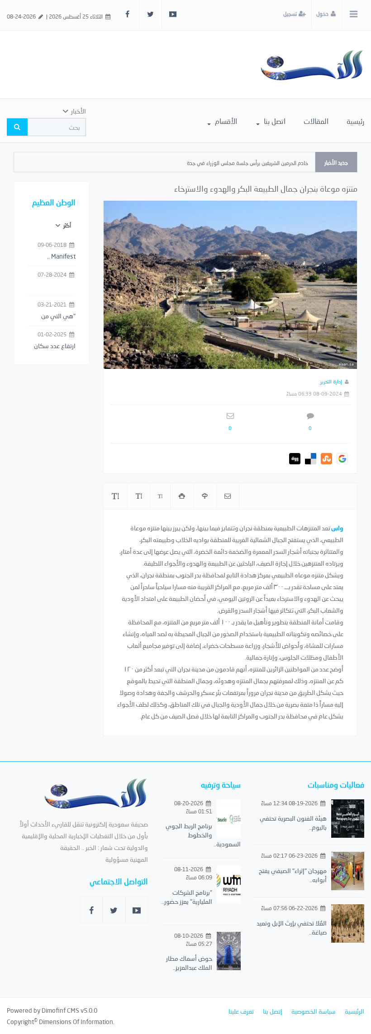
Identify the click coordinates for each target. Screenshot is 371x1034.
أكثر (66, 225)
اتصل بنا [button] (273, 121)
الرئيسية (354, 1011)
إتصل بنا (272, 1011)
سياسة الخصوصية (313, 1011)
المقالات (316, 121)
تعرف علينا (241, 1011)
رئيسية (355, 121)
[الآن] (312, 64)
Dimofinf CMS (60, 1010)
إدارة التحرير (331, 381)
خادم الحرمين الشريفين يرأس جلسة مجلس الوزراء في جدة (247, 163)
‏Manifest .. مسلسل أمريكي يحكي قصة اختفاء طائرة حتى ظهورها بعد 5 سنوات (53, 256)
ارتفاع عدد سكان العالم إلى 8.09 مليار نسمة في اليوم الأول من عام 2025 (52, 346)
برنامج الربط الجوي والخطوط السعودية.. (203, 835)
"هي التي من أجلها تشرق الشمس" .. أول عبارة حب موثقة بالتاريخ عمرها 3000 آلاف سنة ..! (52, 316)
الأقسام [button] (225, 121)
